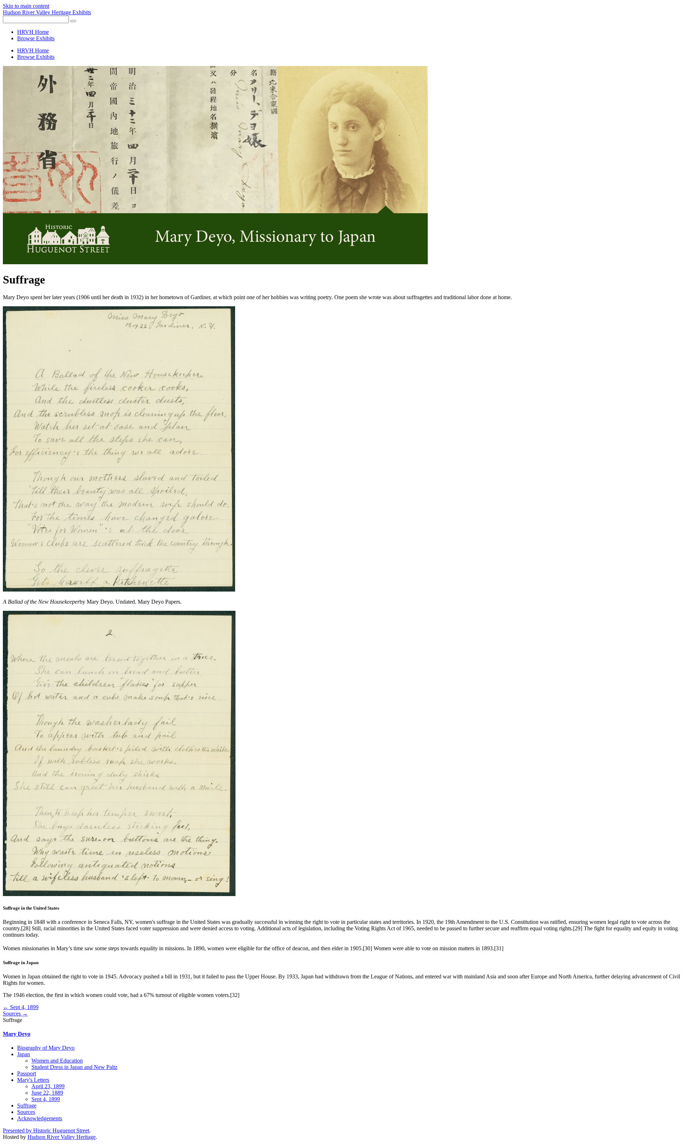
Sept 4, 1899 (45, 1099)
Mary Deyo (16, 1034)
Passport (26, 1073)
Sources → (15, 1014)
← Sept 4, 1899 (21, 1007)
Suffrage (26, 1105)
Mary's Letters (33, 1080)
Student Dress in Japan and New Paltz (74, 1067)
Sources (26, 1112)
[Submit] (73, 21)
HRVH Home (33, 32)
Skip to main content (26, 6)
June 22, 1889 (47, 1093)
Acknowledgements (39, 1118)
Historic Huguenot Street (61, 1130)
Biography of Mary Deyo (46, 1048)
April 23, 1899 (48, 1086)
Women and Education (57, 1061)
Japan (23, 1054)
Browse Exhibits (36, 38)
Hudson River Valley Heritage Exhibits (47, 12)
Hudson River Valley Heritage (61, 1137)
